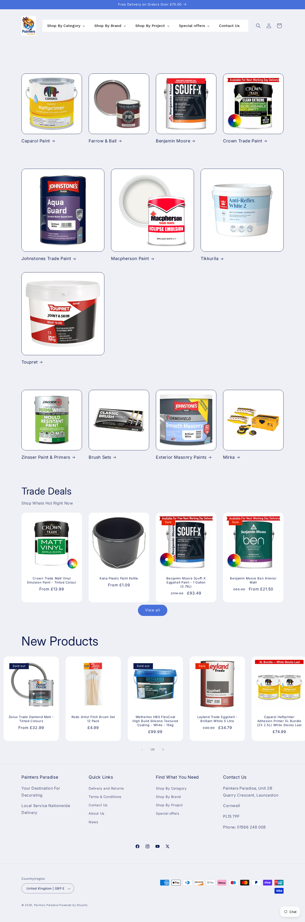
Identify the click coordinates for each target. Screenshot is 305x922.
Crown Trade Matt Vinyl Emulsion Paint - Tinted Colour (51, 580)
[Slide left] (142, 749)
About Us (96, 813)
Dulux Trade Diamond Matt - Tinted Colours (31, 719)
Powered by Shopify (73, 905)
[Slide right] (163, 749)
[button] (258, 26)
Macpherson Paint (130, 258)
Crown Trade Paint (242, 140)
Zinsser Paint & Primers (45, 457)
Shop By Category (171, 788)
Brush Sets (100, 457)
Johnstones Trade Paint (46, 258)
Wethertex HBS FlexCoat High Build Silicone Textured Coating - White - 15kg (155, 721)
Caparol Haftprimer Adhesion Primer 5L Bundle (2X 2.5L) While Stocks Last (279, 721)
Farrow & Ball (103, 140)
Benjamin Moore (173, 140)
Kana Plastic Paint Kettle (119, 578)
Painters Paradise (46, 905)
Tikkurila (210, 258)
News (93, 822)
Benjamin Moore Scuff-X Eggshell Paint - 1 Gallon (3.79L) (186, 582)
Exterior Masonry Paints (181, 457)
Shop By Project (169, 805)
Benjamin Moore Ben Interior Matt (253, 580)
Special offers (167, 813)
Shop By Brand (168, 796)
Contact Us (98, 805)
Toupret (29, 362)
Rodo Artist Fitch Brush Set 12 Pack (93, 719)
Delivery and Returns (106, 788)
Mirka (229, 457)
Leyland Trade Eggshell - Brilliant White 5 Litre (217, 719)
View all (152, 610)
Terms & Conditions (105, 796)
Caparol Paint (35, 140)
